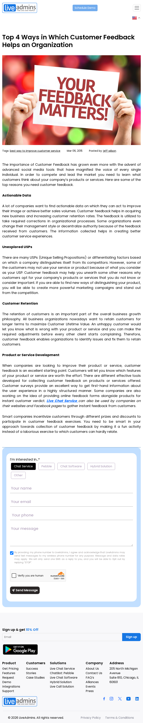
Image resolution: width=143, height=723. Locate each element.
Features (8, 673)
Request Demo (8, 679)
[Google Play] (20, 649)
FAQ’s (90, 677)
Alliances (92, 682)
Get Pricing (10, 668)
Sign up (131, 637)
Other (18, 475)
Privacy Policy (91, 718)
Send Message (26, 590)
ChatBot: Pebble (62, 673)
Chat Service (23, 466)
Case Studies (35, 677)
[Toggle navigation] (137, 7)
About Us (92, 668)
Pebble (46, 466)
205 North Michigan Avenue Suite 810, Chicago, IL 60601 (124, 675)
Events (91, 686)
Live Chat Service (62, 400)
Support (8, 691)
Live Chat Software (63, 677)
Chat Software (71, 466)
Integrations (11, 686)
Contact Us (94, 673)
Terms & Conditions (119, 718)
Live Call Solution (62, 686)
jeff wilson (109, 151)
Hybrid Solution (101, 466)
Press (90, 691)
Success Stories (32, 670)
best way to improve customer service (35, 151)
